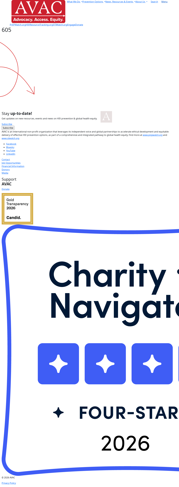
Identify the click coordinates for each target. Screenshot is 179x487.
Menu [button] (164, 1)
